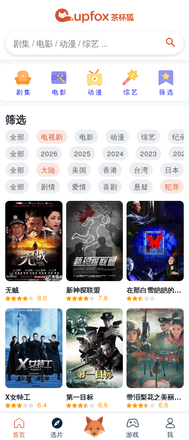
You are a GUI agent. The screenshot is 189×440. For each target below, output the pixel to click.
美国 (79, 170)
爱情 (79, 186)
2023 (148, 153)
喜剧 (110, 186)
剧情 (48, 186)
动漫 (117, 137)
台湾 (141, 170)
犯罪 (172, 186)
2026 (49, 153)
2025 (82, 153)
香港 (110, 170)
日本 (172, 170)
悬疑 (141, 186)
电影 (86, 137)
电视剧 (52, 137)
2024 (115, 153)
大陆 (48, 170)
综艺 (148, 137)
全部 (17, 137)
